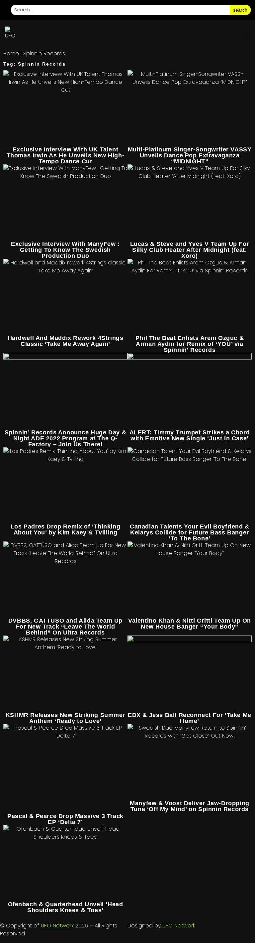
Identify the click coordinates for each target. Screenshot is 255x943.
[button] (247, 33)
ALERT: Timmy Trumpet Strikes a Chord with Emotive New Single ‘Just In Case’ (189, 435)
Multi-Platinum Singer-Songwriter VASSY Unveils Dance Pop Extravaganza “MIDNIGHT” (190, 155)
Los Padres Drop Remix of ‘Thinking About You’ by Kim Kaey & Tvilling (65, 529)
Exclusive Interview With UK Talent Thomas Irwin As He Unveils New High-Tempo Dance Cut (66, 155)
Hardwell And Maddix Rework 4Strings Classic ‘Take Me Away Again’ (66, 341)
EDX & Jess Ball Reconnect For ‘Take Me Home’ (189, 718)
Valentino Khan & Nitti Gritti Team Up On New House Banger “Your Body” (189, 623)
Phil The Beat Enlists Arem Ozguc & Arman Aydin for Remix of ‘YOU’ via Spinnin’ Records (189, 344)
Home (11, 53)
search (240, 10)
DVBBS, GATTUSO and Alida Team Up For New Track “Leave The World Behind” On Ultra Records (65, 626)
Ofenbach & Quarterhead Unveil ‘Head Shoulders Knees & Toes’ (65, 907)
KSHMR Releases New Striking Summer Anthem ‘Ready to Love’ (65, 718)
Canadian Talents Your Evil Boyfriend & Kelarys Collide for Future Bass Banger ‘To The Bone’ (189, 532)
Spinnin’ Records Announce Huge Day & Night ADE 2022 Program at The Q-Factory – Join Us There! (66, 438)
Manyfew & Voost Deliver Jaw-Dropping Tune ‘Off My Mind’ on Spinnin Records (189, 806)
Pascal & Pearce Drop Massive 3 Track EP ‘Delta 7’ (65, 819)
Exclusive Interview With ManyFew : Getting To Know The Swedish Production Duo (65, 250)
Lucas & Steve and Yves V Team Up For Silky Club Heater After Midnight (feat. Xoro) (189, 250)
